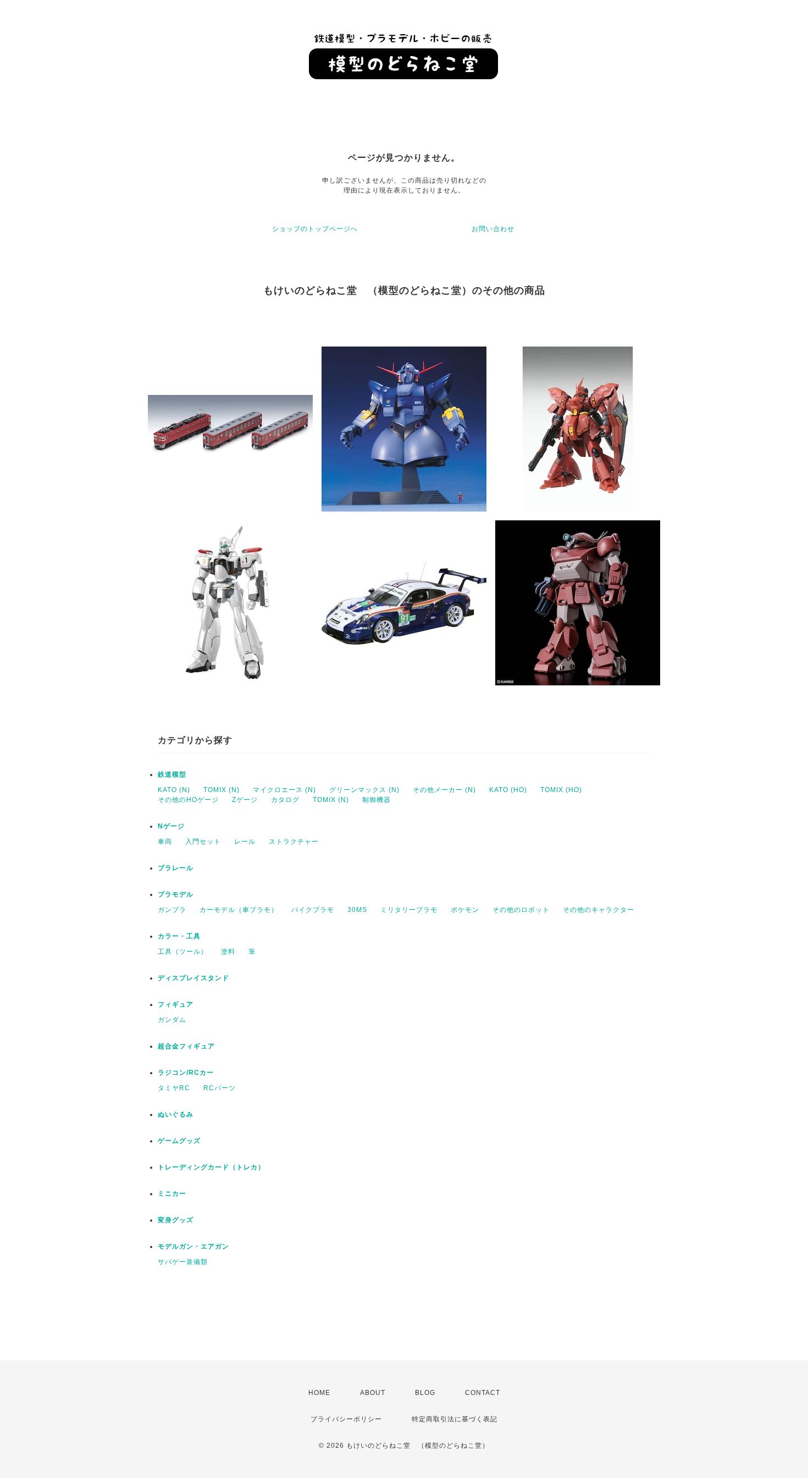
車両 (165, 841)
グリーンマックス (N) (364, 790)
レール (245, 841)
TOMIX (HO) (561, 790)
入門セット (203, 841)
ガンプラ (172, 910)
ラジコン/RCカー (186, 1072)
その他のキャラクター (598, 910)
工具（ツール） (183, 951)
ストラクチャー (294, 841)
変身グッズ (175, 1220)
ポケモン (465, 910)
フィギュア (175, 1004)
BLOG (425, 1393)
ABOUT (372, 1393)
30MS (357, 910)
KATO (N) (174, 790)
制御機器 (376, 800)
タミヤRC (174, 1088)
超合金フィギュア (186, 1046)
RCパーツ (219, 1088)
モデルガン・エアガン (193, 1246)
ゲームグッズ (179, 1141)
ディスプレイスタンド (193, 978)
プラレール (175, 868)
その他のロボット (521, 910)
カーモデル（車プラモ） (239, 910)
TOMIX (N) (221, 790)
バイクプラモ (312, 910)
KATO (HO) (508, 790)
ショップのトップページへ (315, 229)
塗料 (228, 951)
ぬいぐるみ (175, 1114)
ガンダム (172, 1020)
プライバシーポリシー (346, 1419)
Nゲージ (171, 826)
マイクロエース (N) (284, 790)
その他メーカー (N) (444, 790)
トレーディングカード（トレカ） (211, 1167)
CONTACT (482, 1393)
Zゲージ (245, 800)
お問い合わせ (493, 229)
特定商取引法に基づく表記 (454, 1419)
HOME (319, 1393)
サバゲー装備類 (183, 1262)
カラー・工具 (179, 936)
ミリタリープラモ (409, 910)
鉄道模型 (172, 774)
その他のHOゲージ (188, 800)
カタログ (285, 800)
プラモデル (175, 894)
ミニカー (172, 1193)
